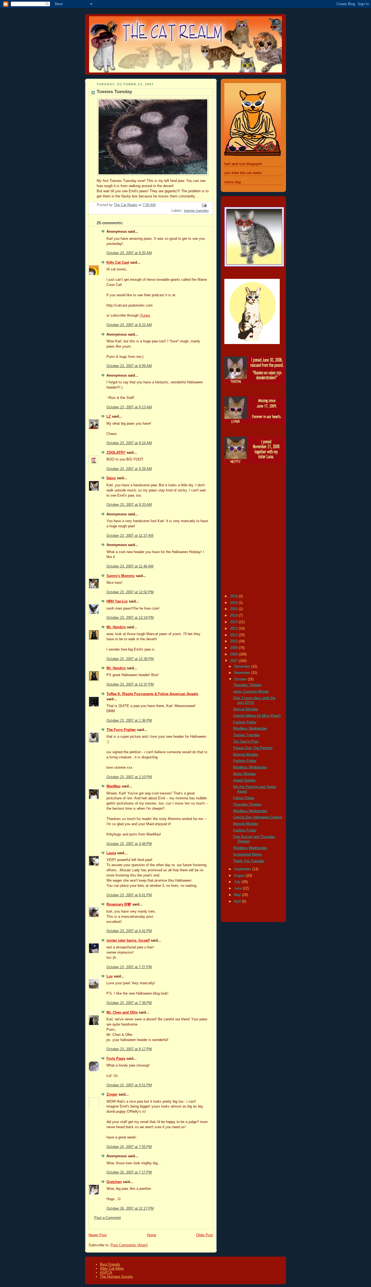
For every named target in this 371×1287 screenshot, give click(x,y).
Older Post (204, 1235)
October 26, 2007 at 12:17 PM (130, 1208)
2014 (234, 615)
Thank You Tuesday (249, 861)
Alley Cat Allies (112, 1268)
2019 (234, 596)
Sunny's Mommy (120, 576)
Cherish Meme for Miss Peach (257, 716)
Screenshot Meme (247, 854)
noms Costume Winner (251, 691)
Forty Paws (115, 1059)
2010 (234, 641)
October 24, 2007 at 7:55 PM (129, 1147)
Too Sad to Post (246, 741)
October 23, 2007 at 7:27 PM (129, 967)
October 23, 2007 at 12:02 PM (130, 592)
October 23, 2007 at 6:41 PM (129, 931)
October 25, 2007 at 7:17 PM (129, 1172)
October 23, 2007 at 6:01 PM (129, 895)
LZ (108, 416)
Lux (109, 976)
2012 (234, 628)
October (241, 679)
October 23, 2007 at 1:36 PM (129, 721)
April (238, 901)
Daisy (111, 478)
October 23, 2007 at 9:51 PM (129, 1085)
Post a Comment (107, 1218)
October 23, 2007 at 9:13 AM (129, 407)
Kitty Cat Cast (117, 262)
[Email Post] (204, 205)
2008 (234, 654)
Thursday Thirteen (247, 685)
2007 (234, 661)
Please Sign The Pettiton (252, 748)
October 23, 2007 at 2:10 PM (129, 777)
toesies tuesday (196, 211)
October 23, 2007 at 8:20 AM (129, 253)
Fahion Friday (243, 798)
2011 (234, 635)
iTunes (145, 315)
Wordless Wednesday (250, 728)
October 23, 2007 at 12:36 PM (130, 659)
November (242, 673)
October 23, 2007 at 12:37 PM (130, 684)
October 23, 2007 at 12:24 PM (130, 618)
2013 (234, 622)
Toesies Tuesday (246, 735)
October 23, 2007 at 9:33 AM (129, 505)
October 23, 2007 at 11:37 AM (129, 536)
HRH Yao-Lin (117, 601)
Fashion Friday (244, 722)
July (238, 882)
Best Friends (110, 1264)
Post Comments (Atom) (129, 1245)
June (238, 888)
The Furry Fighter (121, 730)
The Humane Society (116, 1277)
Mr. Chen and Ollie (122, 1012)
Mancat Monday (245, 709)
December (242, 666)
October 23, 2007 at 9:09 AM (129, 366)
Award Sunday (244, 780)
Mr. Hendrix (116, 627)
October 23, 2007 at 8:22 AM (129, 325)
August (240, 876)
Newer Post (98, 1235)
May (238, 895)
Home (151, 1235)
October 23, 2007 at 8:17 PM (129, 1049)
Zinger (111, 1094)
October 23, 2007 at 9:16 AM (129, 443)
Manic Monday (244, 774)
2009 (234, 648)
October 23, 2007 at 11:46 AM (129, 566)
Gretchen (114, 1182)
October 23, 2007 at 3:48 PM (129, 844)
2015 (234, 609)
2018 (234, 603)
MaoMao (113, 786)
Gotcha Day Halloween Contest (257, 817)
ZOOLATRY (115, 453)
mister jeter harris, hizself (128, 940)
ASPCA (106, 1272)
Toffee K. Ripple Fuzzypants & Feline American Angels (152, 694)
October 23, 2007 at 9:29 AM (129, 469)
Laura (111, 853)
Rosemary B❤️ (118, 904)
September (243, 869)
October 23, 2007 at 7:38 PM (129, 1003)
